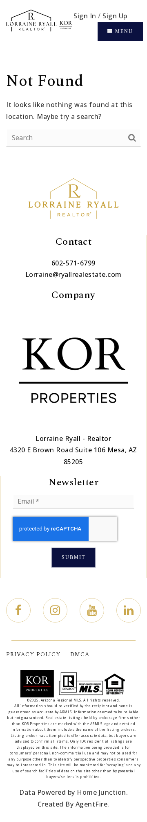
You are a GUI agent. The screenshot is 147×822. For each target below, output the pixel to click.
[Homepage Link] (39, 24)
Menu (123, 31)
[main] (73, 109)
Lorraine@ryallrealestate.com (73, 274)
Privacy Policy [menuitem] (33, 654)
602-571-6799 (73, 263)
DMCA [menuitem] (79, 654)
